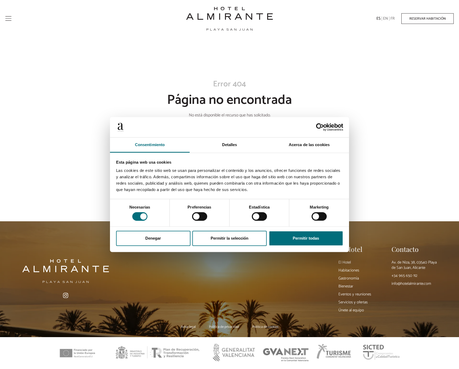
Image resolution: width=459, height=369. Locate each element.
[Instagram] (66, 295)
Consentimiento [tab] (150, 144)
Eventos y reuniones (354, 294)
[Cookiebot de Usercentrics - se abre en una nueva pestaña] (320, 127)
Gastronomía (348, 278)
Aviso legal (188, 327)
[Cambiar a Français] (392, 18)
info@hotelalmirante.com (411, 283)
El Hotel (344, 262)
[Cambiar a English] (385, 18)
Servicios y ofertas (353, 302)
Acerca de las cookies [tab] (309, 144)
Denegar (153, 238)
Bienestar (345, 286)
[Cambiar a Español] (378, 18)
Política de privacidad (224, 327)
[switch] (199, 216)
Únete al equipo (351, 310)
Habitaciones (348, 270)
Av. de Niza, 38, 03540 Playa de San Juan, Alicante (414, 265)
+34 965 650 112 (404, 275)
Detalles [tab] (229, 144)
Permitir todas (306, 238)
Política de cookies (265, 327)
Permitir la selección (229, 238)
